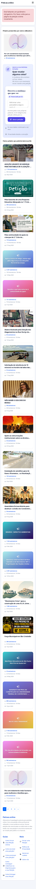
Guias (5, 836)
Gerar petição (18, 119)
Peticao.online (7, 3)
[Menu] (33, 3)
